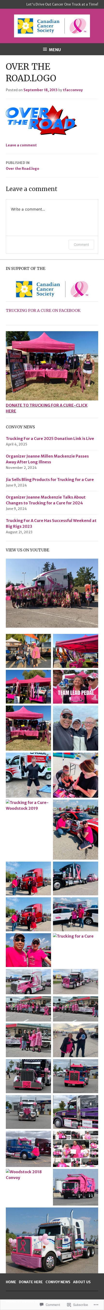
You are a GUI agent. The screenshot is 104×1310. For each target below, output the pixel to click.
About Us (82, 1282)
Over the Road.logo (22, 166)
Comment (81, 244)
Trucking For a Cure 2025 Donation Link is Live (50, 438)
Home (11, 1282)
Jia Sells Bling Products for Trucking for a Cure (50, 479)
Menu (55, 49)
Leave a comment (21, 145)
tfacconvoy (73, 90)
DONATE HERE (31, 1282)
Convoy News (57, 1282)
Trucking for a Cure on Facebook (43, 310)
